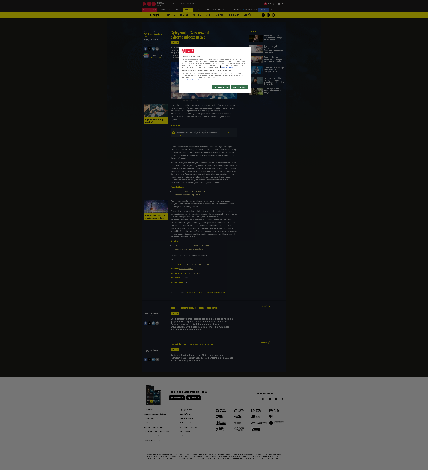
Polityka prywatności (226, 67)
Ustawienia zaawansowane (191, 87)
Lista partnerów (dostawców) (191, 80)
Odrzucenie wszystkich (221, 87)
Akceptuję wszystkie (239, 87)
